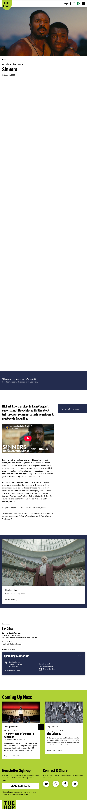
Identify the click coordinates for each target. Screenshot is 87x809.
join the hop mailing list (20, 786)
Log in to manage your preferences (15, 794)
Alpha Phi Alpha (23, 513)
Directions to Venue (12, 671)
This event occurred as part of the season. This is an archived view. (20, 380)
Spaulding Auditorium (19, 656)
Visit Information (72, 409)
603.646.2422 (7, 642)
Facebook (65, 784)
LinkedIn (75, 784)
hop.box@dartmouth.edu (11, 644)
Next (41, 727)
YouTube (46, 784)
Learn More (10, 599)
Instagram (56, 784)
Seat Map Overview (46, 667)
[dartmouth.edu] (78, 3)
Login (66, 4)
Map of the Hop (49, 669)
